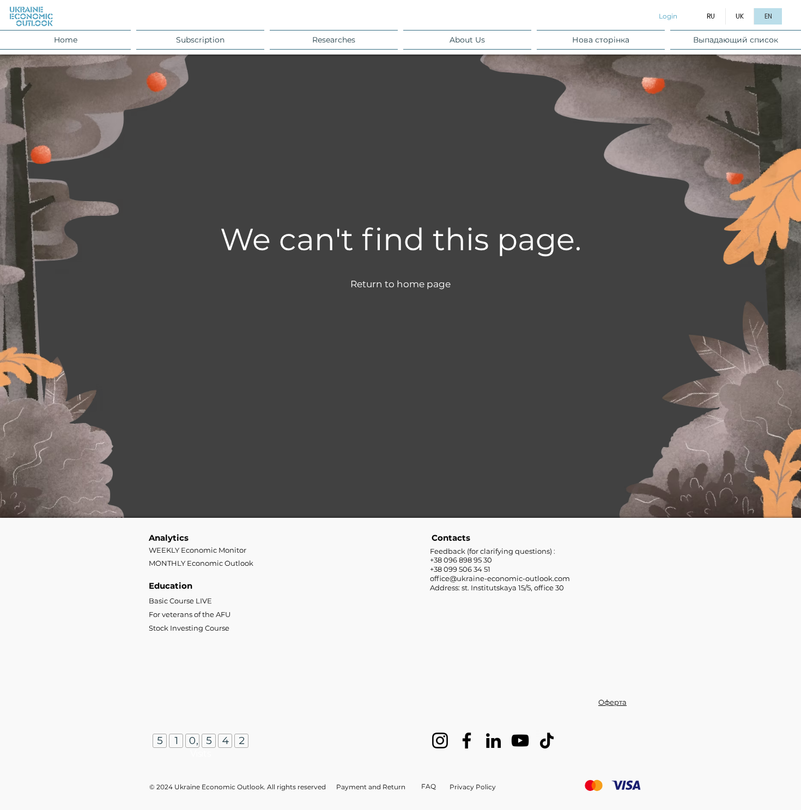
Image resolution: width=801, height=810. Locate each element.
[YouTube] (520, 740)
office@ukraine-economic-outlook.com (500, 578)
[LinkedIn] (493, 740)
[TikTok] (546, 740)
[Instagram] (440, 740)
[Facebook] (466, 740)
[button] (200, 40)
